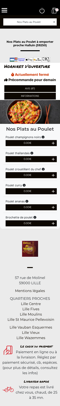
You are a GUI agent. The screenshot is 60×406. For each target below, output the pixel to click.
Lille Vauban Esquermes (31, 327)
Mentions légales (30, 291)
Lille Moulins (31, 314)
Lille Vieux (31, 332)
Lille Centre (31, 304)
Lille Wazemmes (30, 338)
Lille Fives (30, 309)
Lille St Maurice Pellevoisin (31, 319)
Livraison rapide (36, 381)
